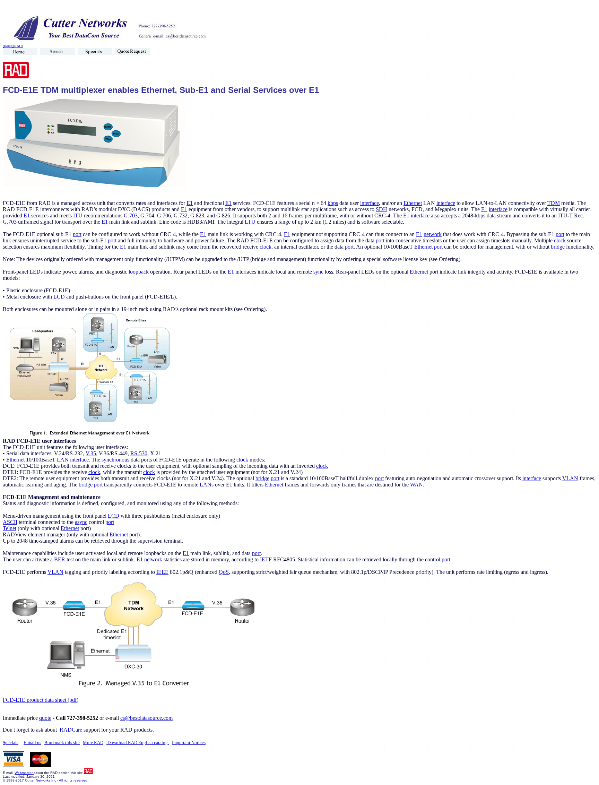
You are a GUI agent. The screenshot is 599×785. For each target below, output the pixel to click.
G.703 (131, 215)
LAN (63, 460)
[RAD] (18, 46)
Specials (10, 742)
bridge (558, 247)
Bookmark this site (62, 742)
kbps (333, 203)
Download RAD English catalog (137, 742)
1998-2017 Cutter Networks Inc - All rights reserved (46, 780)
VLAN (570, 478)
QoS (224, 572)
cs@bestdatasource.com (146, 718)
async (81, 522)
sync (318, 272)
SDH (381, 209)
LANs (207, 485)
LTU (250, 222)
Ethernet (412, 203)
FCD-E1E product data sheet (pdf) (40, 700)
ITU (78, 215)
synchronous (115, 460)
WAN (416, 485)
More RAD (93, 742)
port (77, 234)
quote (45, 718)
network (433, 234)
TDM (553, 203)
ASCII (10, 522)
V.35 (91, 453)
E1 (189, 203)
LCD (59, 297)
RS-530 (138, 453)
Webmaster (24, 773)
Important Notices (189, 742)
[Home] (8, 46)
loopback (139, 272)
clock (560, 240)
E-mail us (32, 742)
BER (59, 559)
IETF (266, 559)
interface (369, 203)
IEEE (162, 572)
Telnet (9, 528)
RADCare (72, 730)
